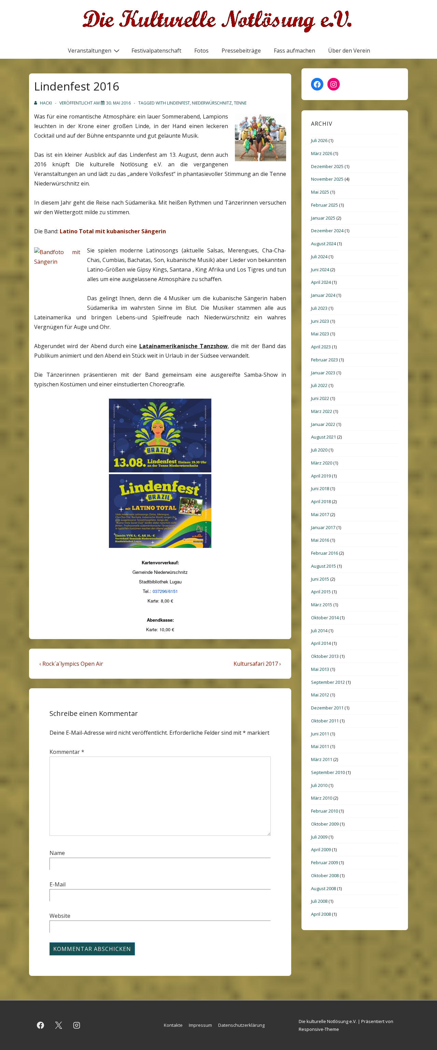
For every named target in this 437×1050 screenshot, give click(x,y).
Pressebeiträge (241, 50)
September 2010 (328, 772)
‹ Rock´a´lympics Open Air (71, 663)
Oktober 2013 (325, 656)
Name (57, 853)
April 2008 (321, 914)
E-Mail (58, 884)
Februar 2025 (324, 205)
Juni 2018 (320, 488)
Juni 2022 (320, 398)
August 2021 (323, 437)
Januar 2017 (323, 527)
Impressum (200, 1025)
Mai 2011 (320, 746)
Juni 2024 (320, 269)
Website (60, 916)
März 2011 (321, 759)
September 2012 (328, 682)
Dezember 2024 (327, 230)
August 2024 (323, 243)
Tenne (240, 103)
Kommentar (67, 752)
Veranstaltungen (89, 50)
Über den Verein (349, 50)
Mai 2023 (320, 334)
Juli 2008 (319, 901)
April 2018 (321, 501)
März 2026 (321, 153)
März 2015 (321, 605)
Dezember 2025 (327, 166)
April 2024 (321, 282)
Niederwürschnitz (212, 103)
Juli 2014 (319, 630)
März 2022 (321, 411)
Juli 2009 (319, 837)
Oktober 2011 (325, 721)
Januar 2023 (323, 373)
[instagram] (76, 1025)
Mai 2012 (320, 695)
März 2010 (321, 798)
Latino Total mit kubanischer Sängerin (113, 231)
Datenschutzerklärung (241, 1025)
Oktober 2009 (325, 824)
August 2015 (323, 566)
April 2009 (321, 849)
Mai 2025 (320, 192)
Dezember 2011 (327, 708)
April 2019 (321, 476)
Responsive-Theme (319, 1029)
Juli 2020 (319, 450)
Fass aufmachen (294, 50)
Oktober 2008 (325, 875)
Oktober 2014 (325, 617)
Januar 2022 (323, 424)
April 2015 (321, 592)
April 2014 (321, 643)
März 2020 (321, 463)
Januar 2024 (323, 295)
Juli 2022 (319, 385)
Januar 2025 (323, 218)
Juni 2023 (320, 321)
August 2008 (323, 888)
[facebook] (40, 1025)
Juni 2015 (320, 579)
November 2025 (327, 179)
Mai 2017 (320, 514)
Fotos (201, 50)
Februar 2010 (324, 811)
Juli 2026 (319, 140)
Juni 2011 (320, 734)
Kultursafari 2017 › (257, 663)
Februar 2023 (324, 360)
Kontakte (173, 1025)
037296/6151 (165, 591)
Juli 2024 (319, 256)
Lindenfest (178, 103)
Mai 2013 (320, 669)
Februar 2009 (324, 862)
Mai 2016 (320, 540)
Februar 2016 (324, 553)
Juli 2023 (319, 308)
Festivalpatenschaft (156, 50)
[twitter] (58, 1025)
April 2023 (321, 347)
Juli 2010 (319, 785)
